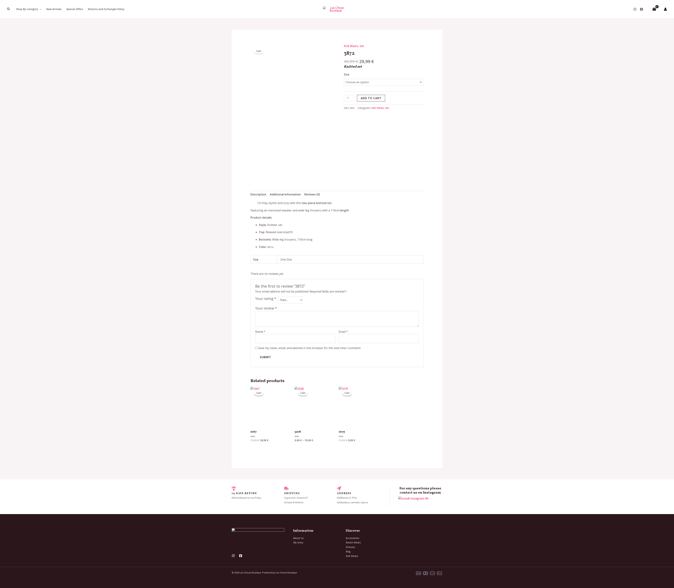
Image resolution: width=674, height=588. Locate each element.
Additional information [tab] (285, 194)
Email (343, 332)
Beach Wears (353, 542)
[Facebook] (641, 9)
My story (298, 542)
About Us (298, 538)
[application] (39, 9)
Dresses (350, 547)
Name (260, 332)
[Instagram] (634, 9)
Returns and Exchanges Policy (106, 9)
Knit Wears (351, 46)
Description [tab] (258, 194)
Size (346, 74)
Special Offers (74, 9)
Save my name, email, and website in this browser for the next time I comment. (309, 348)
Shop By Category (27, 9)
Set (362, 46)
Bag (348, 551)
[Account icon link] (665, 9)
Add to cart (371, 98)
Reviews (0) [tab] (312, 194)
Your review (266, 308)
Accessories (352, 538)
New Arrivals (53, 9)
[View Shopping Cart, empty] (654, 9)
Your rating (265, 298)
